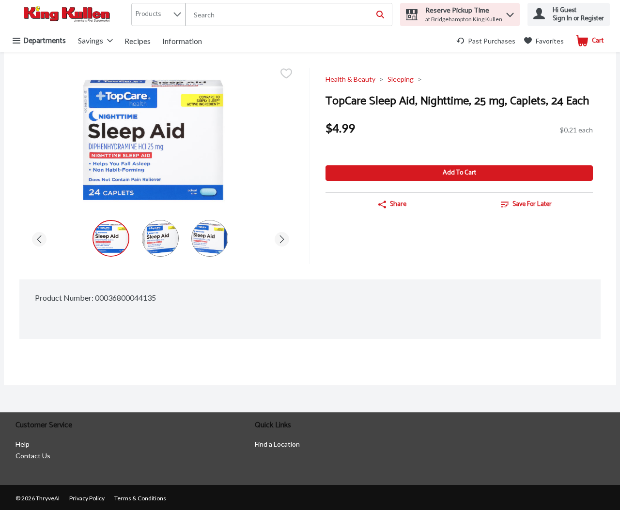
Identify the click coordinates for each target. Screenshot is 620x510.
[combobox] (289, 15)
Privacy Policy (87, 498)
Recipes (137, 40)
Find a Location (277, 444)
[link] (486, 40)
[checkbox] (286, 74)
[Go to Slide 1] (111, 238)
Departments (44, 40)
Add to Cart (459, 172)
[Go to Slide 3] (210, 238)
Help (23, 444)
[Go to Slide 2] (160, 238)
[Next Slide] (282, 237)
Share (398, 204)
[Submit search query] (380, 14)
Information (182, 40)
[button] (510, 12)
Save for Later (532, 204)
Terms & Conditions (140, 498)
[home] (68, 15)
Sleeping (401, 79)
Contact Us (33, 456)
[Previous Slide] (39, 237)
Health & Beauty (350, 79)
